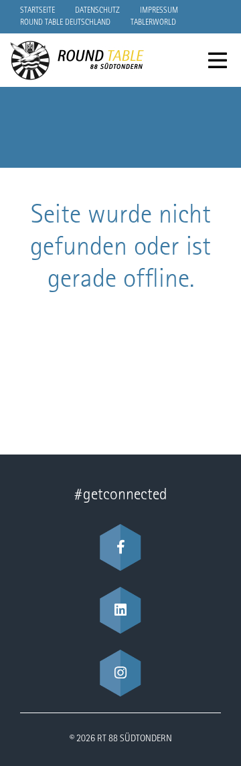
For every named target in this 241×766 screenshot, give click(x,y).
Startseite (37, 11)
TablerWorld (153, 23)
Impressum (159, 11)
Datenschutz (97, 11)
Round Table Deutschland (65, 23)
